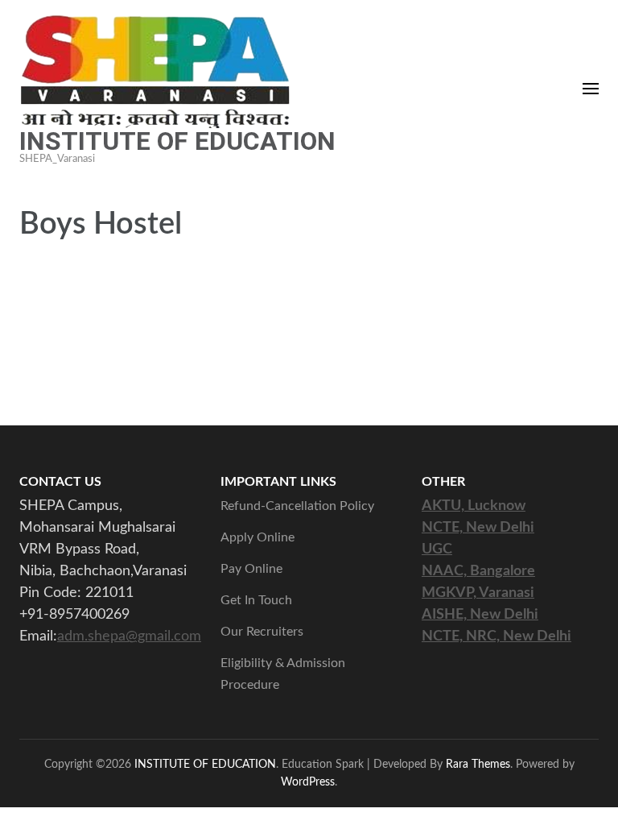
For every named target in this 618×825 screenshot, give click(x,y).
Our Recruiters (261, 631)
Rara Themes (478, 764)
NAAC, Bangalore (478, 571)
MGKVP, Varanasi (478, 593)
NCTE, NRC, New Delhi (496, 636)
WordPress (308, 782)
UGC (437, 549)
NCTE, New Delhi (478, 527)
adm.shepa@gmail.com (129, 636)
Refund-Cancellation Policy (297, 506)
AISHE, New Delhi (480, 614)
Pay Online (251, 568)
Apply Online (257, 537)
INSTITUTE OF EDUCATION (177, 141)
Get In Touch (256, 600)
